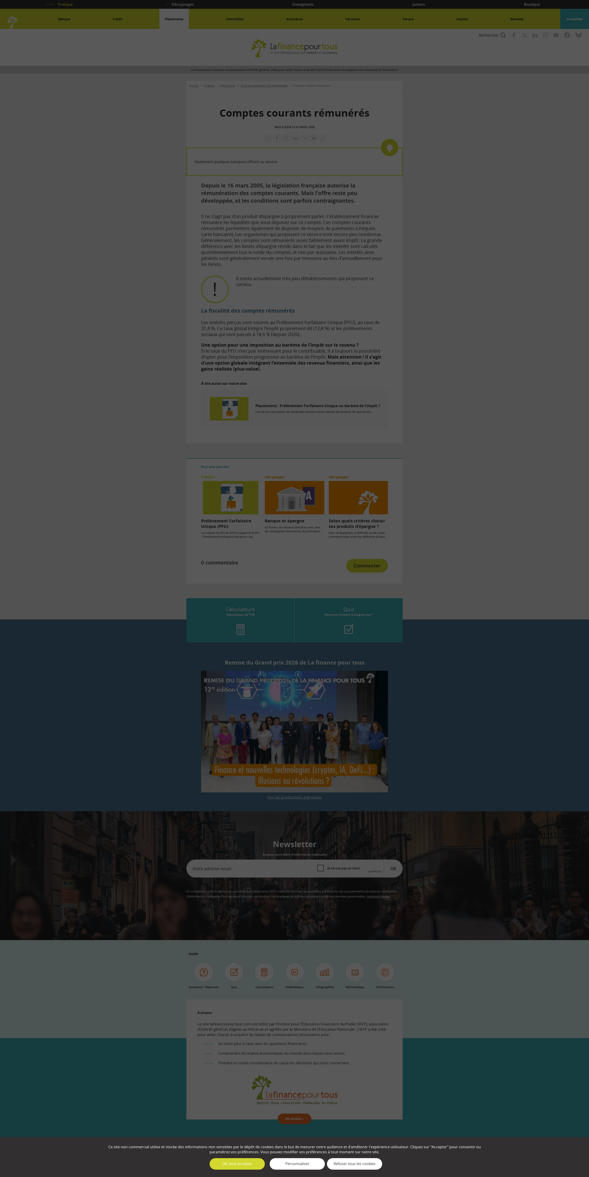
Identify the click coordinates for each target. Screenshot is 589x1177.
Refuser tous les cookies (354, 1163)
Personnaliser (297, 1163)
